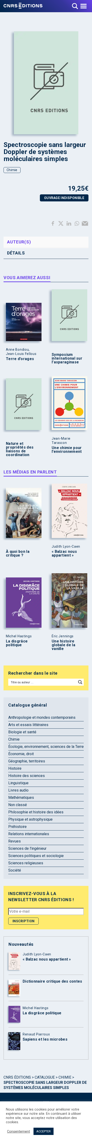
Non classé (17, 805)
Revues (14, 841)
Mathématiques (21, 797)
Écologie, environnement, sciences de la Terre (46, 746)
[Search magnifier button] (80, 682)
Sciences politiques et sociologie (36, 856)
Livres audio (18, 790)
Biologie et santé (22, 732)
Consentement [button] (18, 1131)
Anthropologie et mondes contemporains (41, 717)
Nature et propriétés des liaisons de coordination (19, 449)
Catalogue (45, 1077)
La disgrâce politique (17, 643)
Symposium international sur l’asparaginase (67, 358)
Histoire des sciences (26, 775)
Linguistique (18, 783)
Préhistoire (17, 826)
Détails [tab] (16, 252)
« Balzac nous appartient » (64, 553)
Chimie (12, 170)
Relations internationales (28, 834)
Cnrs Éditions (17, 1077)
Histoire (14, 768)
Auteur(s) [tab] (19, 241)
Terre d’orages (20, 359)
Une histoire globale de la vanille (63, 645)
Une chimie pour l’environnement (67, 450)
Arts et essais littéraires (28, 725)
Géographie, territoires (26, 761)
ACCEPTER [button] (43, 1131)
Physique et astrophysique (30, 819)
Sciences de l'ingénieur (27, 848)
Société (14, 870)
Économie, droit (21, 754)
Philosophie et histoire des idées (35, 812)
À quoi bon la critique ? (17, 553)
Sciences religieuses (25, 863)
